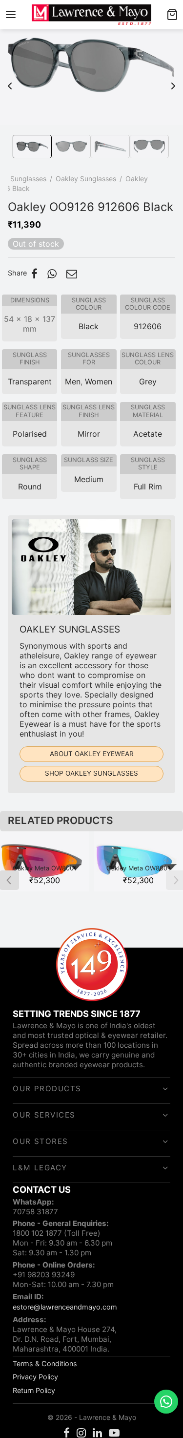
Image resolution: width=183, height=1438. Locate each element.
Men (73, 381)
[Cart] (172, 15)
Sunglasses (28, 178)
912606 (148, 326)
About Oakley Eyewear (92, 754)
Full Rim (148, 486)
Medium (88, 479)
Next (173, 81)
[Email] (71, 273)
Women (98, 381)
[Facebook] (34, 273)
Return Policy (34, 1390)
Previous (10, 81)
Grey (148, 381)
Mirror (89, 434)
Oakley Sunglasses (86, 178)
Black (89, 326)
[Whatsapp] (52, 273)
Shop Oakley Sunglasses (91, 773)
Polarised (30, 434)
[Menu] (11, 14)
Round (29, 486)
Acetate (147, 434)
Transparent (30, 381)
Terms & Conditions (45, 1363)
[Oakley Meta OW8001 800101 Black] (44, 861)
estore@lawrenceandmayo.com (65, 1307)
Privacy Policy (35, 1377)
